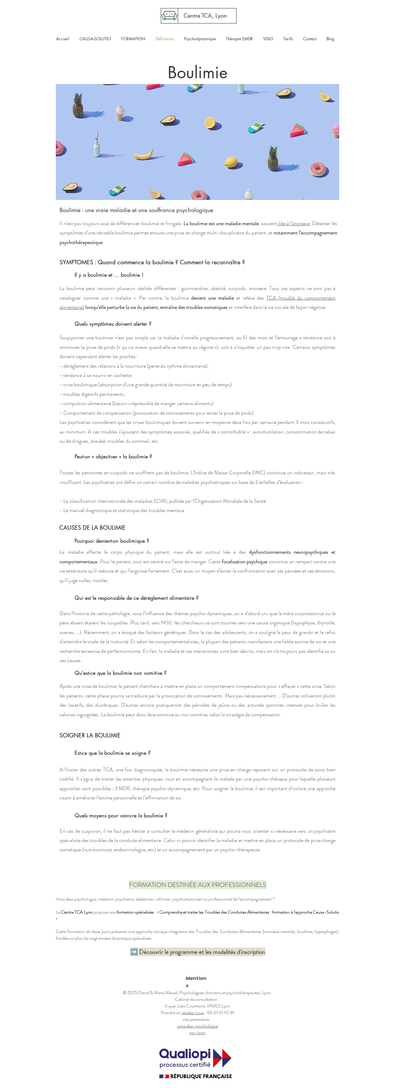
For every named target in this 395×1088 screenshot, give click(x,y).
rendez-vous (193, 1012)
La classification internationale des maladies (108, 501)
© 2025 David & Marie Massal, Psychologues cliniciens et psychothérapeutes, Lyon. (197, 992)
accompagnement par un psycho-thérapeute (214, 849)
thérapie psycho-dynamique (162, 788)
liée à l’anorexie (293, 223)
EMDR (122, 788)
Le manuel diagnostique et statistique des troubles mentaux (123, 510)
